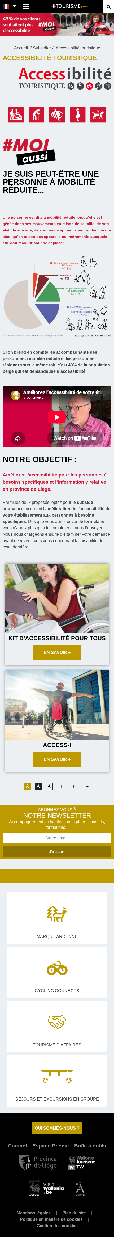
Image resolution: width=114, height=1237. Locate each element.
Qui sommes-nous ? (57, 1128)
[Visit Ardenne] (79, 1188)
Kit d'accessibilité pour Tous (57, 638)
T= (62, 786)
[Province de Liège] (38, 1162)
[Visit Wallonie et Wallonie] (46, 1188)
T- (74, 786)
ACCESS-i (57, 745)
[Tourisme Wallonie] (81, 1162)
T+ (86, 786)
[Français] (6, 6)
